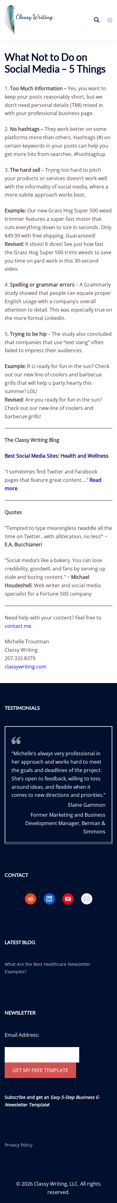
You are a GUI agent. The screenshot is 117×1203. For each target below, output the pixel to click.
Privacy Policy (18, 1145)
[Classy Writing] (32, 19)
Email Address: (22, 1035)
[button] (96, 20)
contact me (18, 626)
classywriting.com (25, 666)
